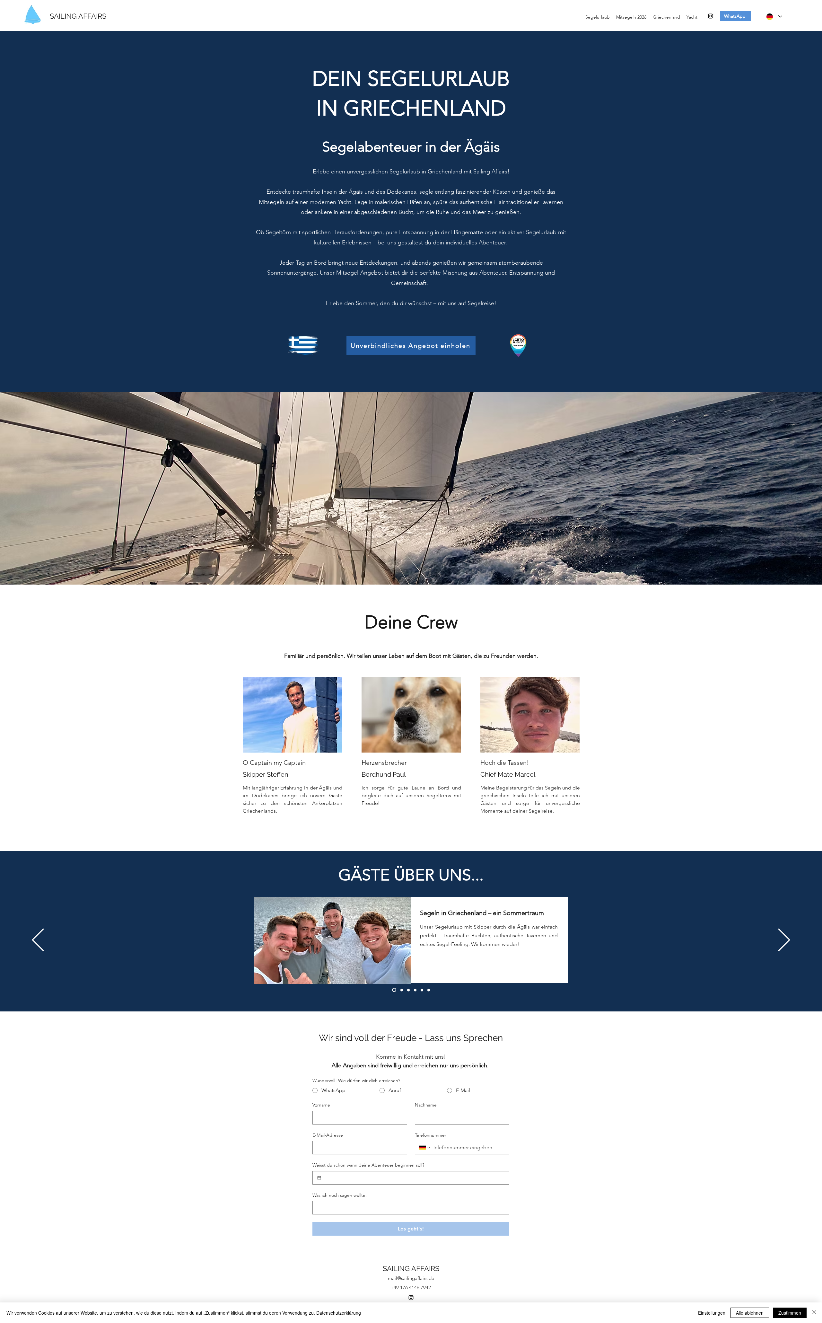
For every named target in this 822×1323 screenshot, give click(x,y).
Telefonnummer (430, 1135)
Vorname (321, 1105)
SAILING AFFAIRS (78, 16)
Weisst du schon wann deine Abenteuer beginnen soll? (368, 1165)
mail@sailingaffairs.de (411, 1278)
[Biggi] (401, 990)
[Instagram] (710, 16)
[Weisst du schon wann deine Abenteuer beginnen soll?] (319, 1177)
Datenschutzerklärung (338, 1313)
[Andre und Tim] (393, 990)
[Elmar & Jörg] (408, 990)
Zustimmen (789, 1313)
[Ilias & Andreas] (415, 990)
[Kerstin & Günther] (428, 990)
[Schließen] (814, 1313)
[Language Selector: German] (774, 16)
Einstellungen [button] (711, 1313)
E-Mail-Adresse (327, 1135)
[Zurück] (38, 940)
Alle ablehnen (750, 1313)
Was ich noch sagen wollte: (339, 1195)
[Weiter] (784, 940)
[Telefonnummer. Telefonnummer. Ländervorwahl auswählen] (425, 1147)
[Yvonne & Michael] (422, 990)
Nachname (426, 1105)
